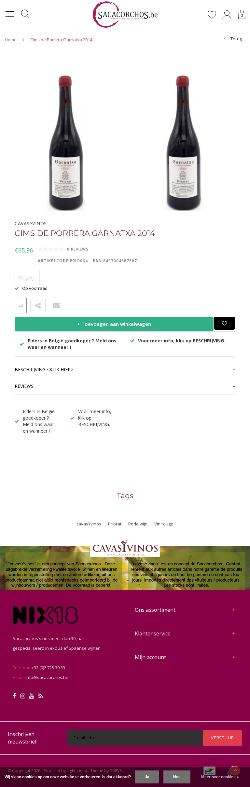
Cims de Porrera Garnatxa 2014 (61, 40)
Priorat (114, 524)
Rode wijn (137, 524)
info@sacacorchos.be (46, 677)
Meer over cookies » (220, 777)
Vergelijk (27, 278)
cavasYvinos (88, 524)
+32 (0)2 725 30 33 (48, 667)
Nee (177, 777)
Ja (147, 777)
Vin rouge (163, 524)
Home (11, 40)
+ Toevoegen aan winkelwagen (114, 324)
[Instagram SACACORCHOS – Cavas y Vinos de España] (22, 696)
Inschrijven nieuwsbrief (22, 738)
